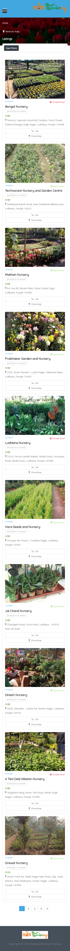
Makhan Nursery (17, 275)
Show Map (36, 136)
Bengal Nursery (16, 106)
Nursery (9, 101)
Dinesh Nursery (16, 695)
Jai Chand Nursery (18, 611)
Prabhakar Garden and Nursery (27, 359)
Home (5, 23)
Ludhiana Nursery (17, 443)
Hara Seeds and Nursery (22, 527)
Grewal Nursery (16, 863)
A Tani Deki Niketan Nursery (24, 779)
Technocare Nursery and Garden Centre (33, 190)
